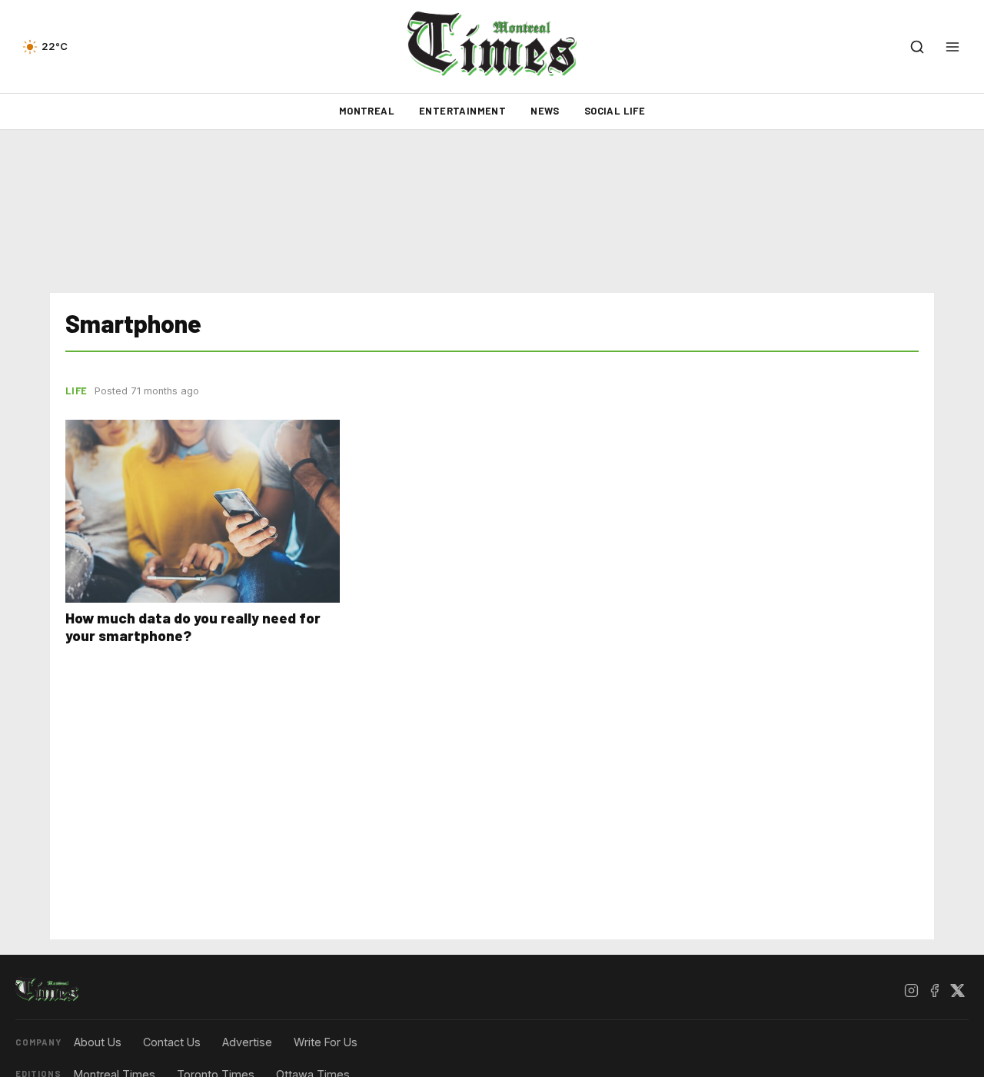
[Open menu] (952, 47)
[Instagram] (910, 990)
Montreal (366, 111)
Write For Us (325, 1042)
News (545, 111)
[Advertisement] (492, 211)
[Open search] (917, 47)
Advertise (247, 1042)
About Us (97, 1042)
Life (76, 390)
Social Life (614, 111)
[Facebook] (934, 990)
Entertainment (462, 111)
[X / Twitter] (957, 990)
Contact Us (172, 1042)
